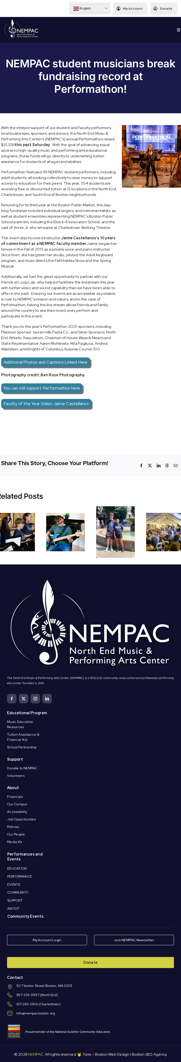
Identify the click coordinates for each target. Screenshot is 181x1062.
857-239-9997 (27, 995)
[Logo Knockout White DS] (21, 20)
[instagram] (35, 698)
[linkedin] (47, 698)
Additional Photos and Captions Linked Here (46, 362)
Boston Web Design (112, 1054)
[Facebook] (141, 465)
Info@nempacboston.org (35, 1013)
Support (15, 759)
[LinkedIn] (158, 465)
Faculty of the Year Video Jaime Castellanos (46, 403)
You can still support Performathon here (42, 388)
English (85, 8)
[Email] (175, 465)
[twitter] (23, 698)
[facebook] (11, 698)
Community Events (25, 916)
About (13, 787)
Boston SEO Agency (149, 1054)
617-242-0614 (27, 1004)
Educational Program (27, 712)
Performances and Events (25, 857)
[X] (150, 465)
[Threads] (167, 465)
